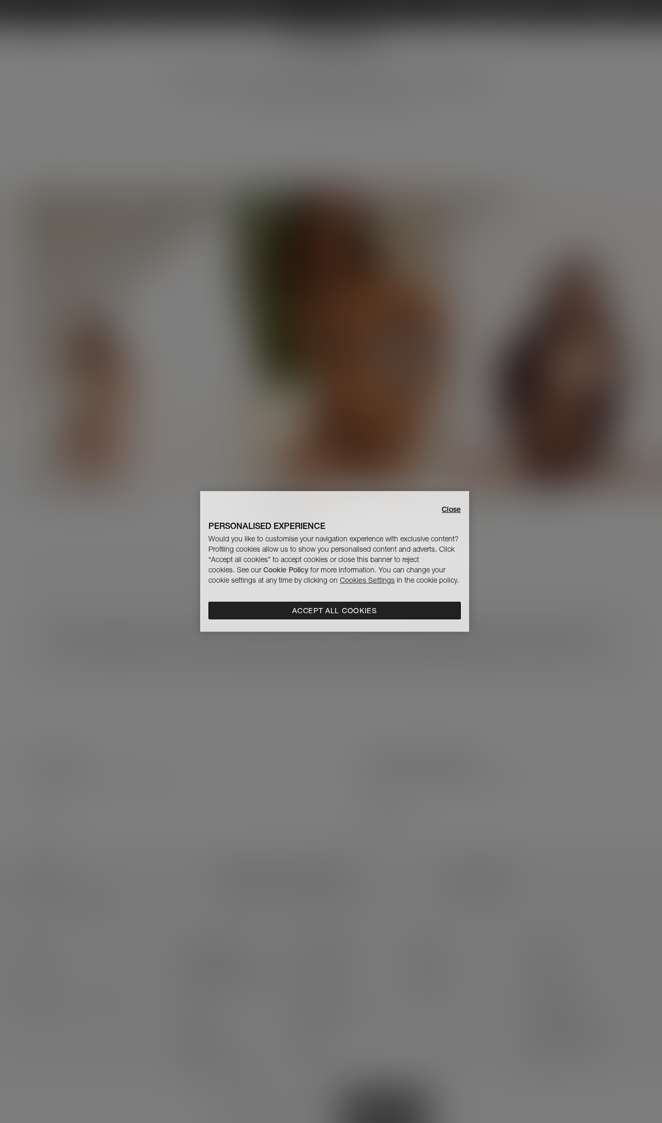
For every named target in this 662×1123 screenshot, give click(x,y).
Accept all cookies (334, 610)
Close (451, 509)
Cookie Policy (285, 569)
